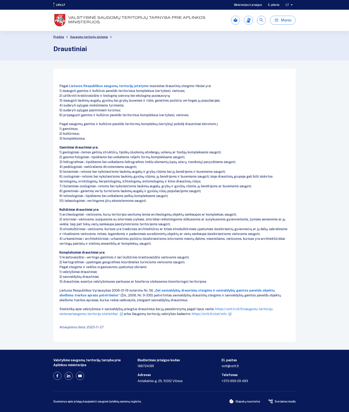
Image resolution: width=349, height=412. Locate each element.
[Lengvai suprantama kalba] (235, 20)
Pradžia (58, 37)
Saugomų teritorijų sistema (89, 37)
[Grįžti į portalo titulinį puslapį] (59, 5)
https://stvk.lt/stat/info (209, 314)
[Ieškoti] (261, 20)
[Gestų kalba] (248, 20)
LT (287, 4)
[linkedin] (69, 376)
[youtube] (80, 376)
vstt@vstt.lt (230, 366)
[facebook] (57, 376)
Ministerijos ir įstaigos (248, 4)
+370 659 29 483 (235, 381)
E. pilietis (274, 4)
